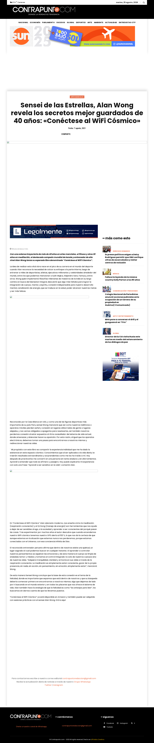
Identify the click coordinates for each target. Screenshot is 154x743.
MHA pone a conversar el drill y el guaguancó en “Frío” (121, 321)
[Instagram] (117, 723)
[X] (79, 134)
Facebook (110, 723)
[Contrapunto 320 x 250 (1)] (121, 383)
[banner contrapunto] (54, 240)
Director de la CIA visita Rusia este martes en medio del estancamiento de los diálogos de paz (124, 339)
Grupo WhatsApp (82, 681)
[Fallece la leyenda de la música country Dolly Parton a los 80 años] (107, 271)
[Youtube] (104, 726)
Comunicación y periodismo (125, 291)
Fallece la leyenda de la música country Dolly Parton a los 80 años (122, 278)
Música (116, 273)
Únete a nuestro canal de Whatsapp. (31, 726)
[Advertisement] (77, 73)
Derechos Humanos (121, 251)
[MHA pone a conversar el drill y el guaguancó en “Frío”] (107, 314)
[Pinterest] (84, 134)
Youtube (110, 727)
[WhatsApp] (90, 134)
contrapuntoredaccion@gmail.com (79, 678)
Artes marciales (77, 97)
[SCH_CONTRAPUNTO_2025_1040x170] (72, 48)
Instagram (58, 685)
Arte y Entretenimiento (123, 316)
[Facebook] (73, 134)
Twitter (48, 685)
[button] (143, 2)
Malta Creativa (98, 739)
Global (116, 333)
